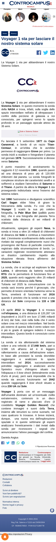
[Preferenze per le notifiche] (5, 536)
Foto (5, 508)
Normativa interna (11, 502)
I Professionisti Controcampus (42, 26)
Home (5, 33)
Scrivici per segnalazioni (14, 497)
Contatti (6, 482)
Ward (20, 9)
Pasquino (7, 9)
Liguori (46, 9)
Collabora (7, 485)
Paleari (33, 9)
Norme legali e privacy (13, 505)
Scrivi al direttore (10, 490)
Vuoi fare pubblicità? (12, 494)
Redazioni (7, 479)
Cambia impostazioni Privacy (18, 534)
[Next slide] (54, 16)
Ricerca (30, 7)
